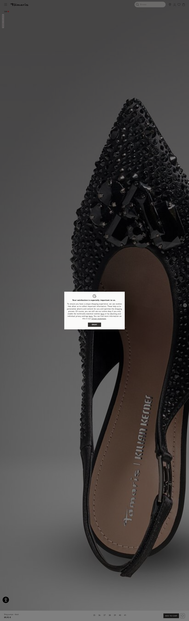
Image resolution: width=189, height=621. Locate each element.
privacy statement (99, 319)
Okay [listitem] (94, 325)
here (102, 314)
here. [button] (91, 316)
